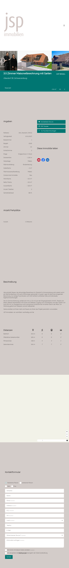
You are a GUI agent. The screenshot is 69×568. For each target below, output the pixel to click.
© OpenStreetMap (62, 440)
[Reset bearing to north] (67, 436)
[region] (34, 408)
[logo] (13, 25)
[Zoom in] (67, 431)
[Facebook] (43, 160)
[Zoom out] (67, 434)
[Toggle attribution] (67, 440)
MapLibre (40, 440)
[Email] (38, 160)
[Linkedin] (47, 160)
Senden (8, 557)
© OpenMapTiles (53, 440)
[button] (1, 61)
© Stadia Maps (46, 440)
